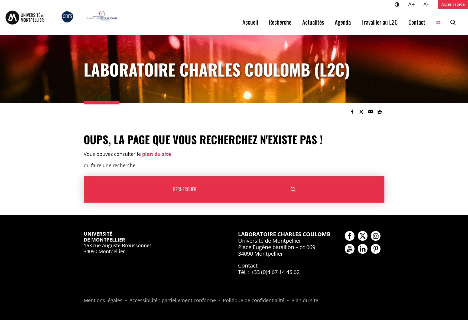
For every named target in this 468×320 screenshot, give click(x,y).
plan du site (156, 154)
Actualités (313, 22)
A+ (413, 4)
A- (428, 4)
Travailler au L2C (380, 22)
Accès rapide (453, 4)
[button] (370, 111)
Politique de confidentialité (253, 300)
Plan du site (304, 300)
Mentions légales (103, 300)
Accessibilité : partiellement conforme (172, 300)
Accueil (250, 22)
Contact (416, 22)
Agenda (343, 22)
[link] (352, 111)
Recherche (280, 22)
